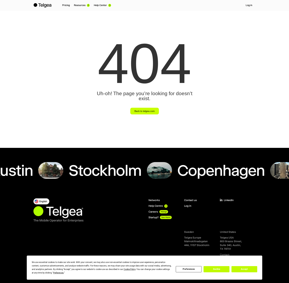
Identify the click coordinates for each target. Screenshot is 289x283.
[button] (41, 201)
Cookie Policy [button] (129, 269)
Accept (244, 269)
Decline (216, 269)
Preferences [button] (58, 273)
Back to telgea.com (144, 111)
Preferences (189, 269)
